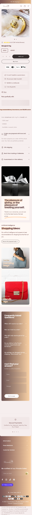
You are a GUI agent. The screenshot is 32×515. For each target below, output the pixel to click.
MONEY (12, 50)
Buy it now (15, 61)
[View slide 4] (18, 432)
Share (5, 92)
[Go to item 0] (14, 39)
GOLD (4, 50)
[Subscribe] (26, 473)
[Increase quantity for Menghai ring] (9, 56)
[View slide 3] (16, 432)
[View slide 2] (14, 432)
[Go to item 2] (16, 39)
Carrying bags (8, 264)
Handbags (7, 300)
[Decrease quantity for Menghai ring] (3, 56)
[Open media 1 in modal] (26, 11)
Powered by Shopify (18, 503)
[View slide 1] (13, 432)
